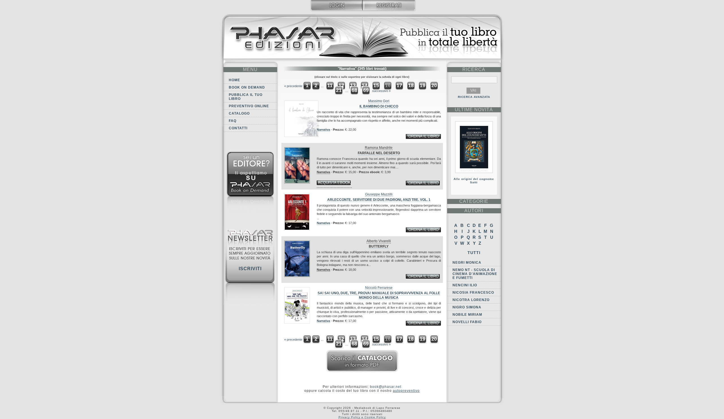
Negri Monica (467, 263)
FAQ (232, 121)
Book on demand (247, 87)
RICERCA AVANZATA (474, 96)
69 (366, 90)
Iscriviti (250, 268)
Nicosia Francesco (473, 293)
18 (411, 85)
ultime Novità (474, 109)
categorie (473, 201)
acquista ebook (334, 183)
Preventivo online (249, 106)
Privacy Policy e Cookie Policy (362, 417)
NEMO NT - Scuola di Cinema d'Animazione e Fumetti (475, 274)
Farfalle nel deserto (379, 153)
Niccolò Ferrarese (379, 288)
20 (434, 85)
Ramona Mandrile (379, 148)
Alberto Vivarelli (379, 241)
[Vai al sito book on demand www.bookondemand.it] (250, 183)
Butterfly (379, 246)
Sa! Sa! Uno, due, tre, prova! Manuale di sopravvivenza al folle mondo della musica (379, 295)
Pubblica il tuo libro (245, 97)
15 (376, 85)
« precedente (293, 86)
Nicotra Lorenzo (471, 300)
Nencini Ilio (465, 285)
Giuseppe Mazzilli (379, 194)
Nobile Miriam (467, 315)
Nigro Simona (467, 307)
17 (399, 85)
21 (339, 90)
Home (234, 80)
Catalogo (239, 113)
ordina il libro (423, 136)
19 (422, 85)
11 (330, 85)
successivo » (381, 91)
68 (354, 90)
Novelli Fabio (467, 322)
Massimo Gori (378, 101)
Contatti (238, 128)
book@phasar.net (385, 387)
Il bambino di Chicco (378, 106)
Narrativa (323, 129)
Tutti (473, 252)
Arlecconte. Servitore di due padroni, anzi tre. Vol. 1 (378, 200)
